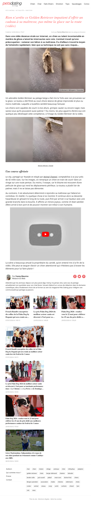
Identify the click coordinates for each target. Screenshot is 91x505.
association (44, 482)
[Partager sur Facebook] (75, 277)
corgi (50, 486)
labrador (70, 473)
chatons (62, 473)
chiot (63, 469)
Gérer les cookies (56, 499)
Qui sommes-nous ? (13, 473)
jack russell (41, 477)
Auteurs (9, 469)
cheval (72, 486)
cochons (63, 486)
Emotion (59, 4)
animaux (56, 469)
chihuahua (71, 469)
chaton (41, 469)
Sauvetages (77, 4)
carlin (56, 486)
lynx (78, 486)
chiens (76, 477)
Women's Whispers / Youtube (45, 165)
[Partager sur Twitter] (79, 277)
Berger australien (32, 482)
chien (34, 469)
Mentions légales (43, 499)
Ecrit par (59, 32)
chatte (53, 482)
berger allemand (51, 473)
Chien (32, 4)
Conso (86, 4)
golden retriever (32, 473)
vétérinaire (69, 482)
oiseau (43, 486)
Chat (39, 4)
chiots (77, 482)
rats (28, 490)
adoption (80, 469)
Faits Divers (48, 4)
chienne (60, 482)
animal (36, 486)
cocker (29, 486)
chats (41, 473)
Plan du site (33, 499)
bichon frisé (67, 477)
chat (28, 469)
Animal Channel (50, 176)
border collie (31, 477)
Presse (8, 476)
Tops (67, 4)
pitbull (49, 477)
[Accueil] (12, 4)
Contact (9, 480)
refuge (48, 469)
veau (33, 490)
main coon (58, 477)
